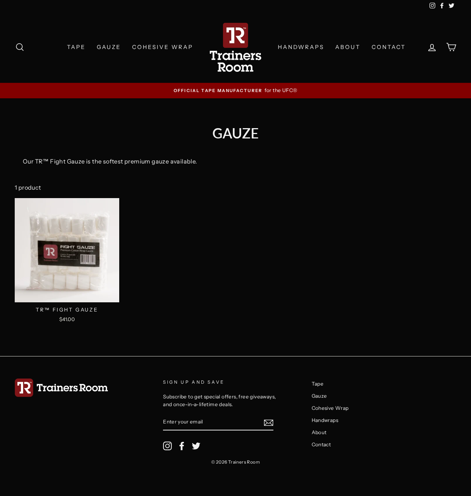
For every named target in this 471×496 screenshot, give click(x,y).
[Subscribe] (268, 422)
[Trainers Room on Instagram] (167, 446)
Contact (389, 46)
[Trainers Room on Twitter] (196, 446)
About (348, 46)
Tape (76, 46)
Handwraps (301, 46)
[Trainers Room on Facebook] (181, 446)
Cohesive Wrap (162, 46)
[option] (235, 91)
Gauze (109, 46)
